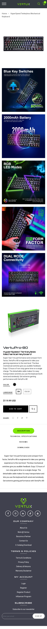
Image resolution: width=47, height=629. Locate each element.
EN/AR (27, 392)
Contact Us (23, 541)
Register (23, 588)
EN (18, 392)
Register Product (23, 592)
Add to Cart (15, 409)
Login (23, 584)
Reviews (23, 442)
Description (23, 431)
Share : (6, 418)
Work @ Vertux (23, 532)
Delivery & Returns (23, 566)
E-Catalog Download (24, 545)
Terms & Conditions (23, 558)
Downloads (24, 447)
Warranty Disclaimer (23, 571)
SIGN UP (38, 616)
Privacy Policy (23, 562)
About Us (23, 528)
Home (4, 14)
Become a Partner (23, 536)
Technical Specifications (23, 436)
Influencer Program (23, 596)
